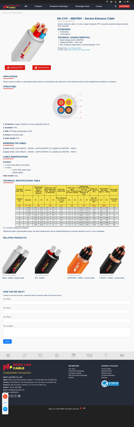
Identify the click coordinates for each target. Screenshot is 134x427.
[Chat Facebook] (5, 409)
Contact (99, 6)
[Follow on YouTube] (19, 396)
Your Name (7, 299)
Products (38, 6)
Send (7, 341)
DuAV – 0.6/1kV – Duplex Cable (13, 278)
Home (5, 12)
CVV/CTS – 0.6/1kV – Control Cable (112, 278)
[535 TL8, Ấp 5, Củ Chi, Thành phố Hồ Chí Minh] (107, 2)
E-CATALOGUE (124, 6)
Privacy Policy (106, 369)
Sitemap (104, 377)
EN (125, 2)
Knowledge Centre (82, 6)
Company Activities (75, 373)
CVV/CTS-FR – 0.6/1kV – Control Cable (80, 278)
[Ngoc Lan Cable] (12, 7)
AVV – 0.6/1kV (39, 278)
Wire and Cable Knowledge (78, 375)
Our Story (72, 369)
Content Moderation (108, 375)
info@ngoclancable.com (16, 390)
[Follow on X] (15, 396)
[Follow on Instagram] (8, 396)
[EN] (84, 408)
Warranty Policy (106, 371)
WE (26, 6)
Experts (71, 377)
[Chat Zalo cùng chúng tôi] (5, 402)
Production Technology (59, 6)
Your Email (6, 308)
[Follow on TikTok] (12, 396)
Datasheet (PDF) (16, 67)
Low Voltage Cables (15, 12)
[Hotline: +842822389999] (5, 396)
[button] (116, 6)
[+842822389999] (116, 2)
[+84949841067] (120, 2)
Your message (8, 326)
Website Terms (106, 373)
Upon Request (43, 67)
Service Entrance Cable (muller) (79, 50)
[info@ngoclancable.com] (111, 2)
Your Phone (7, 317)
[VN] (81, 408)
